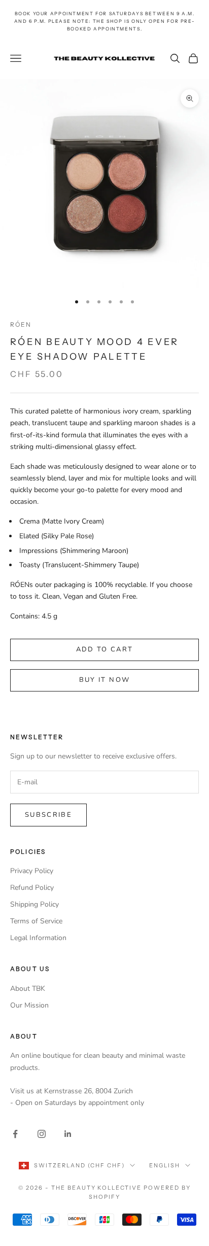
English (164, 1165)
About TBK (27, 988)
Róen (21, 324)
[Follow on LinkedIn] (68, 1134)
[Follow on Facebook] (15, 1134)
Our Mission (29, 1005)
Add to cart (104, 649)
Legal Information (38, 938)
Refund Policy (32, 887)
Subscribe (48, 814)
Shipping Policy (34, 904)
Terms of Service (36, 921)
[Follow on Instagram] (42, 1134)
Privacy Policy (31, 871)
